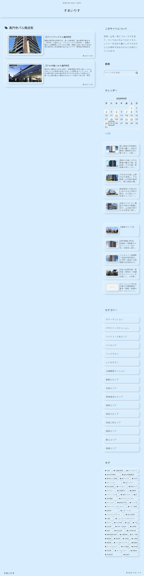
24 (106, 123)
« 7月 (108, 133)
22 (131, 119)
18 (111, 119)
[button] (137, 72)
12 (116, 115)
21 (126, 119)
